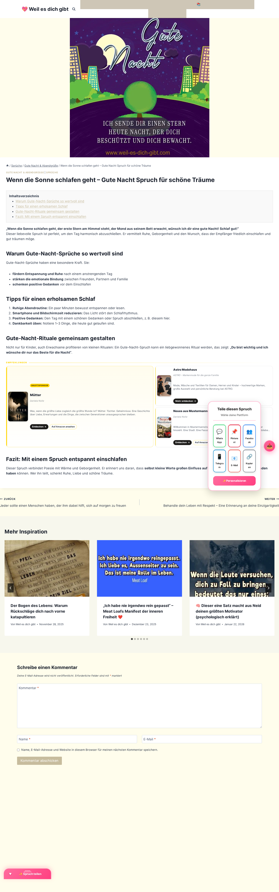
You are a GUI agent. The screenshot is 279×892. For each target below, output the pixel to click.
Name (25, 739)
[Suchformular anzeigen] (73, 9)
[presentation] (47, 568)
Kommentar (29, 688)
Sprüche (52, 172)
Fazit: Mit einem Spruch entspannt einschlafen (51, 216)
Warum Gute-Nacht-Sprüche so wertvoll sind (50, 201)
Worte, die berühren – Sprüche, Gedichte (113, 4)
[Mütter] (79, 406)
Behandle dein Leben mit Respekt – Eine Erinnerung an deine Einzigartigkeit (221, 502)
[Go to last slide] (11, 588)
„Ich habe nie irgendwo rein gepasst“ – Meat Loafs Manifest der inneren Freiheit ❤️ (138, 611)
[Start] (7, 165)
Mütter (35, 395)
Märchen (156, 13)
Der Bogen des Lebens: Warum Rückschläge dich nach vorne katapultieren (39, 611)
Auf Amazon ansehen (63, 426)
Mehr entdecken (185, 401)
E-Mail (149, 739)
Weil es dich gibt (25, 624)
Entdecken (39, 426)
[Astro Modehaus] (214, 386)
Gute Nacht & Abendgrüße (25, 172)
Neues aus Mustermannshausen (196, 411)
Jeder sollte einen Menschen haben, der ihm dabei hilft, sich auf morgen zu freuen (63, 502)
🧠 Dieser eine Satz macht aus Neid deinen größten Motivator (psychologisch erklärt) (228, 611)
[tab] (132, 639)
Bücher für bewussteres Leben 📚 (175, 4)
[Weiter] (268, 588)
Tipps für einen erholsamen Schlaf (42, 206)
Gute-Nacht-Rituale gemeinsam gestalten (47, 211)
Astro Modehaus (185, 369)
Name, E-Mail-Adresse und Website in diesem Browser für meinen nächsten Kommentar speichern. (89, 750)
